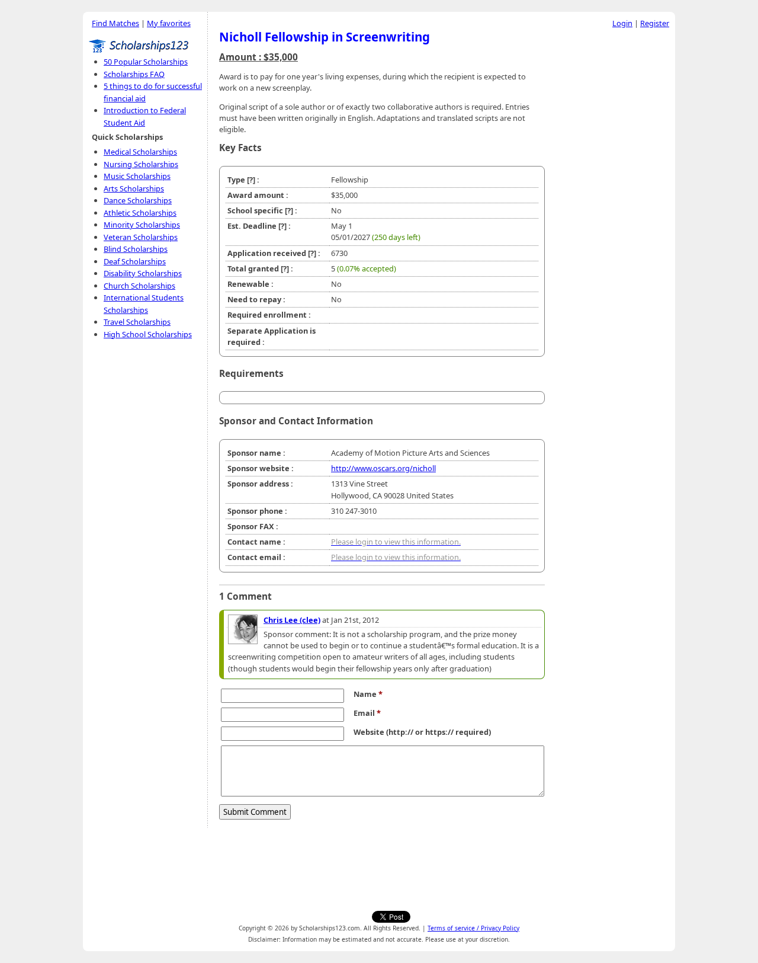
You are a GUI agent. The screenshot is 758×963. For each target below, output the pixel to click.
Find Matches (115, 23)
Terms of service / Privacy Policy (473, 928)
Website (369, 732)
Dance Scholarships (138, 200)
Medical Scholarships (140, 151)
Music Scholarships (137, 176)
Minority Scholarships (142, 224)
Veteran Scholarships (141, 237)
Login (622, 23)
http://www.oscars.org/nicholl (383, 468)
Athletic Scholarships (140, 212)
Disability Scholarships (143, 273)
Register (654, 23)
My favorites (169, 23)
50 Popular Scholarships (146, 61)
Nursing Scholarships (141, 164)
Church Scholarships (139, 285)
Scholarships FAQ (134, 74)
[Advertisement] (613, 213)
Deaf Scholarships (135, 261)
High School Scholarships (148, 334)
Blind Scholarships (136, 249)
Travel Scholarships (137, 321)
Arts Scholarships (134, 188)
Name (368, 694)
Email (367, 713)
